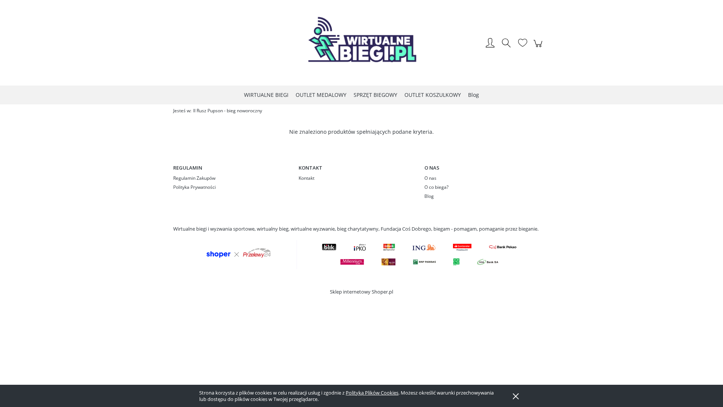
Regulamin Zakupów (194, 178)
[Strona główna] (361, 43)
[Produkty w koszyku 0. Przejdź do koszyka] (539, 47)
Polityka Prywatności (194, 187)
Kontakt (306, 178)
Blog (429, 196)
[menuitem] (266, 95)
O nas (430, 178)
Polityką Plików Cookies (372, 392)
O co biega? (436, 187)
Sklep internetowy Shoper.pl (361, 291)
